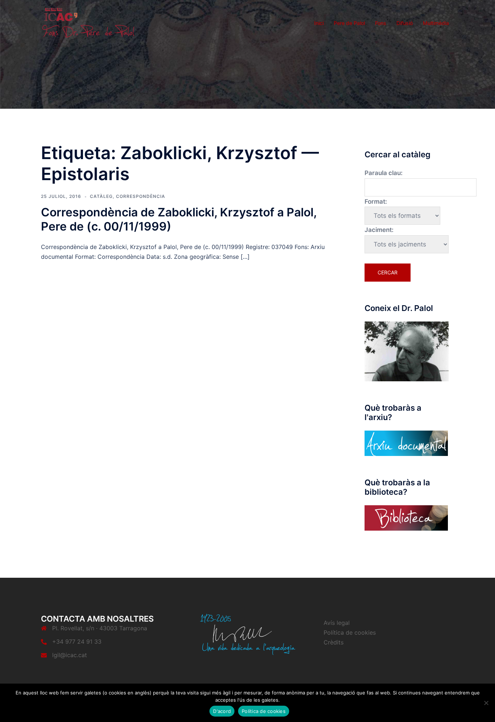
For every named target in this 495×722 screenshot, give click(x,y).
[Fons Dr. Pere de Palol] (88, 22)
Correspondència (140, 196)
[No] (486, 702)
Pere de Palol (349, 23)
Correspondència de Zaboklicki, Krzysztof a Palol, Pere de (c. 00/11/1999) (178, 219)
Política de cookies (350, 632)
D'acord (222, 711)
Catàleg (101, 196)
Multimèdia (436, 23)
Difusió (404, 23)
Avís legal (337, 622)
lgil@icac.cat (69, 655)
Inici (319, 23)
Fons (380, 23)
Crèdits (334, 642)
